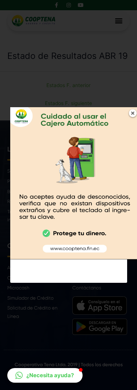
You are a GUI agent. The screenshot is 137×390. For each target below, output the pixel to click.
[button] (45, 375)
